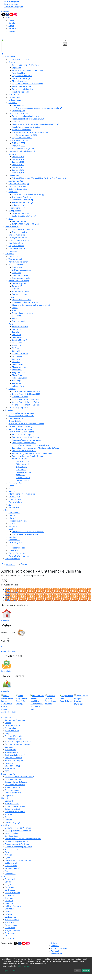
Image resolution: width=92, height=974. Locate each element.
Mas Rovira (9, 922)
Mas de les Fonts (12, 919)
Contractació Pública (13, 755)
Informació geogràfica (14, 822)
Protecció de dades (59, 948)
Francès (12, 31)
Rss (6, 871)
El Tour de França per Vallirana (18, 828)
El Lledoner (9, 895)
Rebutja (77, 971)
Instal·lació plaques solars (15, 841)
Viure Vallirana (11, 865)
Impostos (9, 795)
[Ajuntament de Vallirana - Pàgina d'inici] (21, 45)
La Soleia (8, 914)
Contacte (5, 11)
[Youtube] (11, 14)
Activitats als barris (13, 879)
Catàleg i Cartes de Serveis (16, 782)
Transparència (11, 768)
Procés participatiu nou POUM (18, 830)
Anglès (11, 25)
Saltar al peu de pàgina (13, 7)
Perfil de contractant (13, 757)
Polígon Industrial (12, 930)
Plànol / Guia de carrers (15, 806)
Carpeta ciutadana (13, 790)
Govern (8, 722)
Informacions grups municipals (18, 860)
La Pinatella (10, 909)
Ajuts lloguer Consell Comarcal (6, 706)
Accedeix (5, 620)
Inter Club (9, 903)
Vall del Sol (9, 936)
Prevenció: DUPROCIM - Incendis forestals (23, 838)
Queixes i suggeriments (15, 784)
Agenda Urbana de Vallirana (17, 844)
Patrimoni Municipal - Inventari (18, 744)
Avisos (7, 594)
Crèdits (54, 943)
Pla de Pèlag (10, 927)
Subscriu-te (6, 671)
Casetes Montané (12, 892)
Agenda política (11, 592)
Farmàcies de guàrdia (50, 702)
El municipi (6, 798)
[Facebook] (7, 14)
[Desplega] (16, 565)
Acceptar (85, 971)
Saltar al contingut (11, 4)
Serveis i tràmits (8, 774)
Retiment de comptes (14, 760)
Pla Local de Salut (12, 849)
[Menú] (2, 54)
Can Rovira (9, 887)
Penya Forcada (11, 925)
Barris (7, 817)
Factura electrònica (13, 793)
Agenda (24, 564)
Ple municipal (10, 728)
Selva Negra (10, 933)
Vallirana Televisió (12, 868)
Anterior (4, 651)
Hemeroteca (10, 873)
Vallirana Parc (11, 938)
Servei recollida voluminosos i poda (37, 706)
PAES (7, 771)
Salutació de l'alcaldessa (15, 720)
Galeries (8, 820)
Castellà (12, 23)
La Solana (9, 911)
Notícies (8, 597)
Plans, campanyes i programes (18, 741)
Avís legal (55, 951)
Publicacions (10, 600)
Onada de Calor (11, 836)
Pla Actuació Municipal (14, 739)
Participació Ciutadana (14, 736)
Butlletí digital (11, 863)
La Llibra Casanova (13, 906)
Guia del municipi (12, 809)
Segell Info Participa (20, 702)
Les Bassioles (10, 917)
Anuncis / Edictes (12, 752)
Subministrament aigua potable (18, 847)
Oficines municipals (13, 779)
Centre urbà (10, 890)
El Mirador (9, 898)
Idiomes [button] (8, 17)
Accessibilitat (56, 954)
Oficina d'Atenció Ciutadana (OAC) (19, 776)
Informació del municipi (15, 811)
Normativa (9, 763)
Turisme (8, 814)
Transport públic (12, 803)
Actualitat (10, 564)
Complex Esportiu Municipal (78, 701)
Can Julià (8, 884)
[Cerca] (65, 44)
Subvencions (10, 749)
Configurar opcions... (9, 971)
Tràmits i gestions (12, 787)
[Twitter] (3, 14)
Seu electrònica (11, 766)
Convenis (9, 747)
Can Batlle (9, 882)
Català (11, 20)
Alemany (12, 28)
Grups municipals (12, 725)
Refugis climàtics (12, 833)
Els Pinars (9, 900)
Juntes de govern (12, 730)
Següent (11, 651)
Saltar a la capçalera (12, 1)
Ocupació (9, 733)
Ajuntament (6, 717)
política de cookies (23, 966)
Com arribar (10, 801)
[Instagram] (15, 14)
